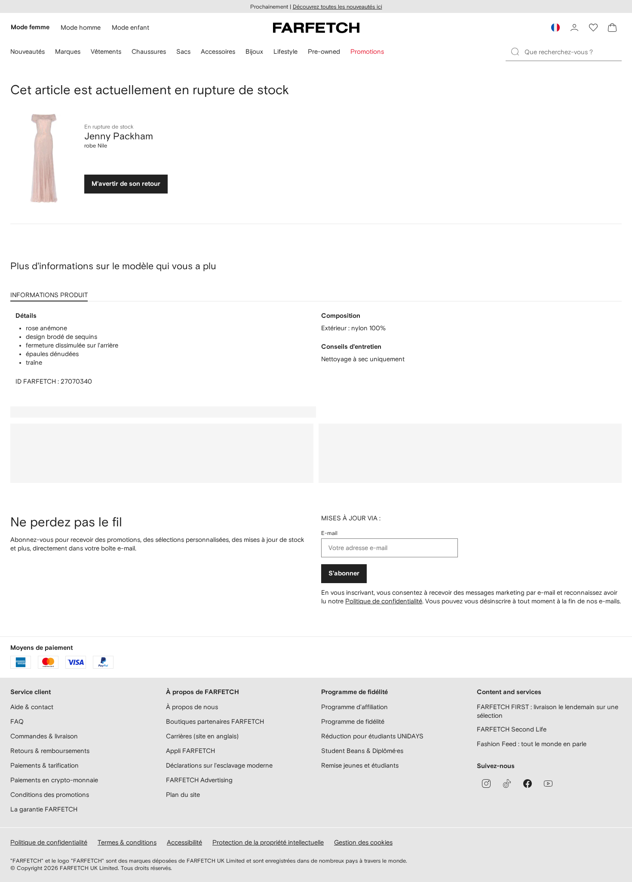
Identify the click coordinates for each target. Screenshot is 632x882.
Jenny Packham (118, 136)
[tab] (50, 292)
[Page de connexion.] (574, 27)
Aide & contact (31, 707)
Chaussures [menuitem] (149, 51)
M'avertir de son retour (126, 184)
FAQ (17, 721)
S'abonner (343, 573)
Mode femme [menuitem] (30, 27)
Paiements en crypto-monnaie (54, 780)
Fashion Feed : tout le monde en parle (531, 744)
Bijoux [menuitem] (254, 51)
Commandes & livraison (44, 736)
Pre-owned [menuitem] (324, 51)
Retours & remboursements (49, 750)
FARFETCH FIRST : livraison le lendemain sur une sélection (547, 711)
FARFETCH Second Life (511, 729)
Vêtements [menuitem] (106, 51)
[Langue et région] (555, 27)
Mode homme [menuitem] (81, 27)
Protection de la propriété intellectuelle (268, 842)
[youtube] (548, 783)
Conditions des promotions (49, 794)
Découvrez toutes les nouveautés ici (337, 6)
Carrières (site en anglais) (202, 736)
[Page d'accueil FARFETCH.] (316, 27)
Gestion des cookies (363, 842)
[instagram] (486, 783)
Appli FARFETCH (190, 750)
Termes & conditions (127, 842)
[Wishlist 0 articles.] (593, 27)
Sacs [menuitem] (183, 51)
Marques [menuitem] (67, 51)
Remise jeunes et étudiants (360, 765)
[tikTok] (506, 783)
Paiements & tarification (44, 765)
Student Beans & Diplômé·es (362, 750)
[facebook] (527, 783)
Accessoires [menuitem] (218, 51)
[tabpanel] (316, 349)
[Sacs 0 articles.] (612, 27)
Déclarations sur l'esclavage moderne (219, 765)
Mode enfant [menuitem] (130, 27)
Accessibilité (184, 842)
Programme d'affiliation (354, 707)
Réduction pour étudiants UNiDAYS (372, 736)
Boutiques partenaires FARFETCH (215, 721)
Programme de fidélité (352, 721)
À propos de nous (192, 707)
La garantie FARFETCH (43, 809)
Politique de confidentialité (383, 601)
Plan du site (183, 794)
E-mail (329, 533)
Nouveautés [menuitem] (27, 51)
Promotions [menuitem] (367, 51)
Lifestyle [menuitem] (285, 51)
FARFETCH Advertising (199, 780)
